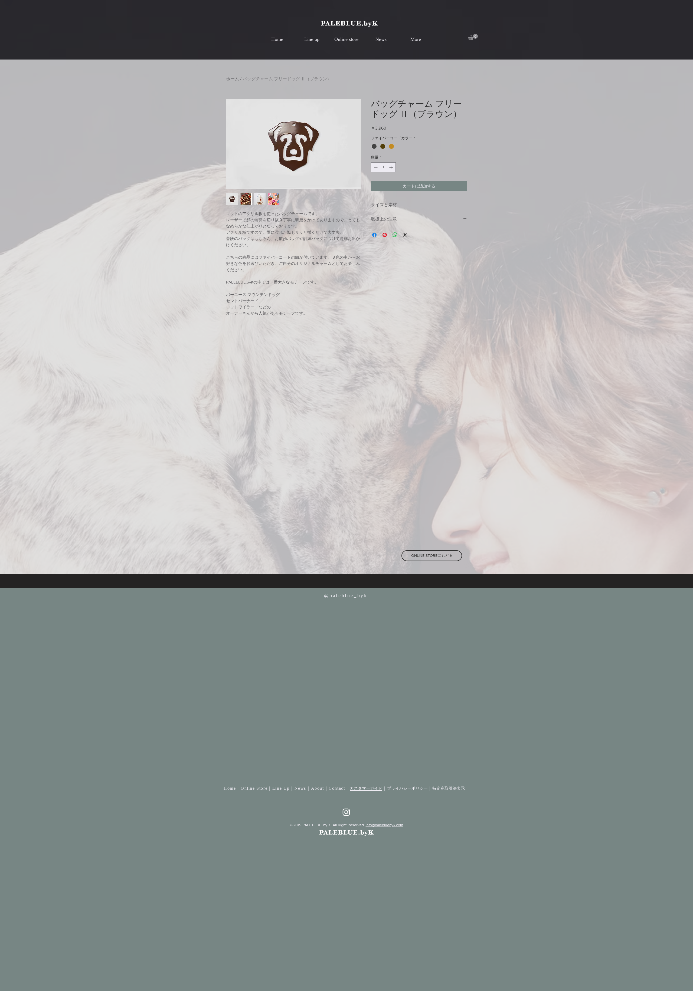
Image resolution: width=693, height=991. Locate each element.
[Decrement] (375, 167)
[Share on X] (405, 235)
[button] (473, 37)
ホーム (232, 79)
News (300, 788)
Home (230, 788)
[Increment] (391, 167)
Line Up (281, 788)
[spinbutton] (383, 167)
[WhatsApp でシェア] (395, 235)
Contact (337, 788)
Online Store (254, 788)
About (317, 788)
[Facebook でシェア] (374, 235)
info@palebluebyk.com (384, 825)
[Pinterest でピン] (384, 235)
